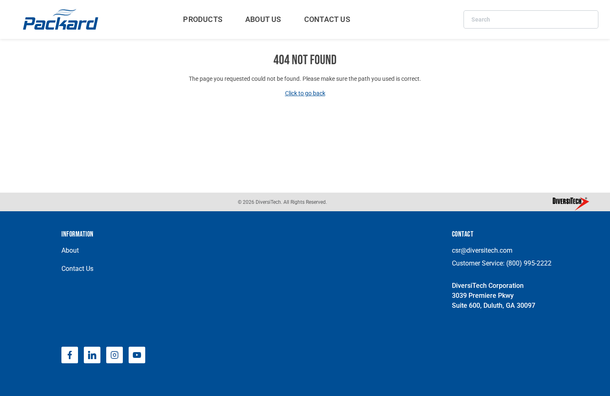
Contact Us (77, 269)
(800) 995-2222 (528, 263)
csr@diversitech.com (482, 250)
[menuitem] (202, 19)
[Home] (62, 19)
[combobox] (531, 19)
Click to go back (305, 93)
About (70, 250)
